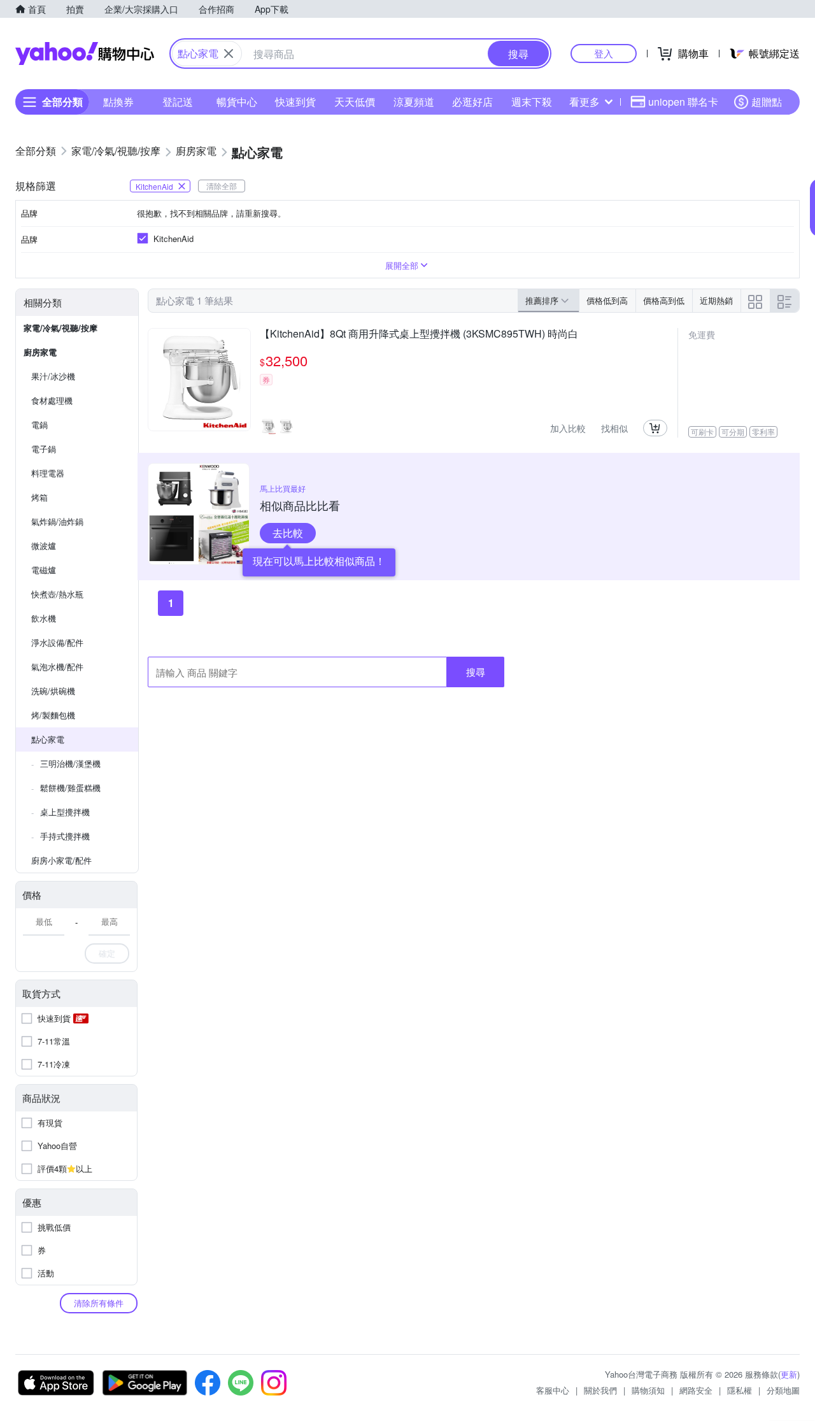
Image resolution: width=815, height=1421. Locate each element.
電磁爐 (43, 570)
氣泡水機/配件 (57, 667)
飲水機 (43, 618)
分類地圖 (783, 1390)
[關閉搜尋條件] (228, 53)
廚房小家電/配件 (61, 860)
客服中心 (552, 1390)
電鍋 (39, 424)
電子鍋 (43, 449)
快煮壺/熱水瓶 (57, 594)
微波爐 (43, 545)
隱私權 (739, 1390)
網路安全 (695, 1390)
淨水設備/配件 (57, 642)
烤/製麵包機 (53, 715)
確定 (107, 953)
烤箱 (39, 497)
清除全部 (221, 185)
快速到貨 (295, 101)
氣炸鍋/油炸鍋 (57, 521)
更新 (789, 1374)
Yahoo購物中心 (84, 53)
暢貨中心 (236, 101)
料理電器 (47, 473)
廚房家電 (40, 352)
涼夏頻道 (413, 101)
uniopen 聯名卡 (683, 101)
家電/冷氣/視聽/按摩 (60, 328)
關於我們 (600, 1390)
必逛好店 (472, 101)
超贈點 (766, 101)
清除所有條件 (99, 1303)
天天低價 (354, 101)
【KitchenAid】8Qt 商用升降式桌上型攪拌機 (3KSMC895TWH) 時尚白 (419, 334)
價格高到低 (663, 300)
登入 (603, 53)
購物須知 (648, 1390)
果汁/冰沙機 (53, 376)
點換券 (118, 101)
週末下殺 (531, 101)
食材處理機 (52, 400)
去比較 (288, 532)
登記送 (177, 101)
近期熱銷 (716, 300)
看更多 (584, 101)
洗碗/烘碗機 (53, 691)
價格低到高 (607, 300)
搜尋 (475, 671)
